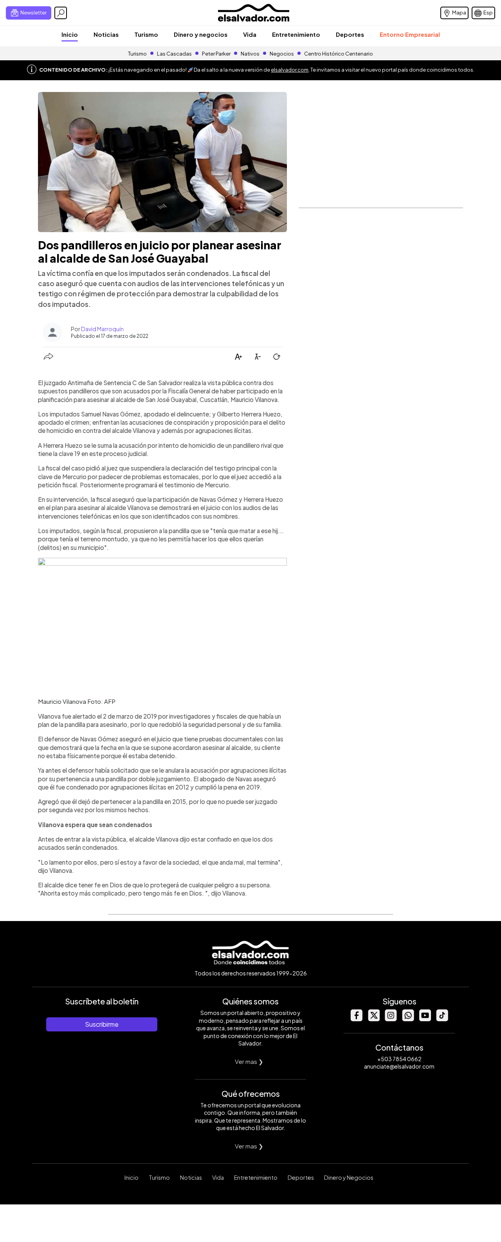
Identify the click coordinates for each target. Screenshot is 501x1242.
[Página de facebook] (356, 1019)
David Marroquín (102, 328)
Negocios (282, 53)
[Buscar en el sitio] (60, 13)
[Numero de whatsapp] (408, 1019)
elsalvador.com (289, 70)
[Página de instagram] (390, 1019)
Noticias (106, 34)
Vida (249, 34)
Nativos (250, 53)
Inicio (69, 34)
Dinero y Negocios (348, 1177)
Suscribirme (102, 1024)
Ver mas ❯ (249, 1061)
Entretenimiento (296, 34)
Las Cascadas (174, 53)
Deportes (350, 34)
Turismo (146, 34)
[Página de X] (373, 1019)
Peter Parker (216, 53)
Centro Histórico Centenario (338, 53)
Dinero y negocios (200, 34)
